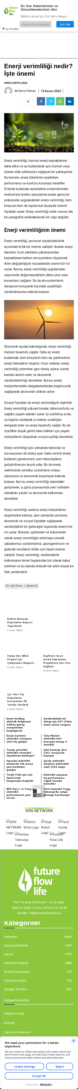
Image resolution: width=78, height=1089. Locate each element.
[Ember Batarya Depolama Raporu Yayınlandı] (21, 606)
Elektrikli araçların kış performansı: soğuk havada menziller (55, 779)
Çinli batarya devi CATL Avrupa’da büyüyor (55, 753)
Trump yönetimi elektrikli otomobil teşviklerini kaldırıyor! (20, 753)
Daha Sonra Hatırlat (35, 24)
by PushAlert (12, 28)
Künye (9, 1023)
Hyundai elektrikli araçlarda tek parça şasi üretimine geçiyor (19, 765)
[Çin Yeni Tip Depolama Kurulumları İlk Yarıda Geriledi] (21, 682)
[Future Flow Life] (57, 845)
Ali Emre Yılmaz (25, 91)
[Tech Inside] (66, 833)
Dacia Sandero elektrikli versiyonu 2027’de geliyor (19, 739)
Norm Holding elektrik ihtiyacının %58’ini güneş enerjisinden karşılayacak (18, 725)
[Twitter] (50, 101)
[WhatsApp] (60, 101)
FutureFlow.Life (16, 1000)
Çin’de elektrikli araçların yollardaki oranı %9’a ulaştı (56, 764)
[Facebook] (41, 101)
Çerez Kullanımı (17, 1032)
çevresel (60, 515)
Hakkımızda (14, 1013)
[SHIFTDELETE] (14, 833)
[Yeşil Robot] (49, 833)
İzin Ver (65, 24)
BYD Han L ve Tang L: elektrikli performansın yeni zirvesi (20, 793)
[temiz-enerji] (39, 880)
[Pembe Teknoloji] (22, 845)
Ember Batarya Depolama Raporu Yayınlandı (20, 622)
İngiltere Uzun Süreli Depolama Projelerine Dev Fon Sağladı (57, 661)
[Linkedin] (70, 101)
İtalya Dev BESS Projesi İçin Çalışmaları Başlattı (20, 659)
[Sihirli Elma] (31, 827)
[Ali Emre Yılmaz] (9, 91)
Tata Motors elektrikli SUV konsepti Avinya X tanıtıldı (55, 740)
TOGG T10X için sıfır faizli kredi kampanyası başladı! (19, 778)
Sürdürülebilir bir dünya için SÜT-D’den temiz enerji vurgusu (57, 722)
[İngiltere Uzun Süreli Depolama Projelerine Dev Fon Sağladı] (57, 643)
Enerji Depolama (15, 83)
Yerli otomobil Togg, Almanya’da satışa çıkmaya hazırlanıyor (57, 792)
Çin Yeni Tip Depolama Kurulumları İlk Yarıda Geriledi (17, 699)
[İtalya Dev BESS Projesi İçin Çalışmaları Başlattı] (21, 643)
